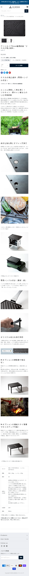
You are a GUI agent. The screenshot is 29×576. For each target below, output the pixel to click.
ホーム (2, 15)
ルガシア (3, 50)
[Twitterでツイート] (4, 73)
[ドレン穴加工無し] (6, 61)
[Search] (26, 11)
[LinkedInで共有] (7, 73)
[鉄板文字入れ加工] (14, 355)
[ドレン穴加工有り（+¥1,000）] (20, 61)
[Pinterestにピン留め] (10, 73)
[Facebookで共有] (2, 73)
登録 (21, 557)
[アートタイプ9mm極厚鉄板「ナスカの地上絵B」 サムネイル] (4, 40)
